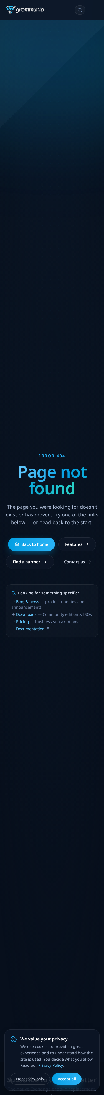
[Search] (80, 10)
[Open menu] (92, 10)
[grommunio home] (25, 10)
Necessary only (30, 1078)
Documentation (30, 628)
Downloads (26, 614)
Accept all (67, 1078)
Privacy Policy (50, 1065)
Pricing (22, 621)
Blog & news (27, 601)
